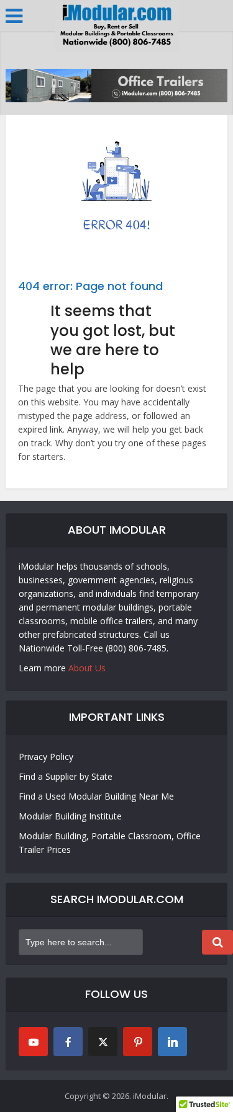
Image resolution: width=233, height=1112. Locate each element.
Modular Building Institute (70, 816)
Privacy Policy (46, 756)
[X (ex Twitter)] (102, 1041)
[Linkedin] (172, 1041)
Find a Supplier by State (65, 776)
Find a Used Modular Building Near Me (96, 796)
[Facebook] (68, 1041)
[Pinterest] (137, 1041)
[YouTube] (33, 1041)
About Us (87, 668)
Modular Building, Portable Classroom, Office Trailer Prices (110, 842)
